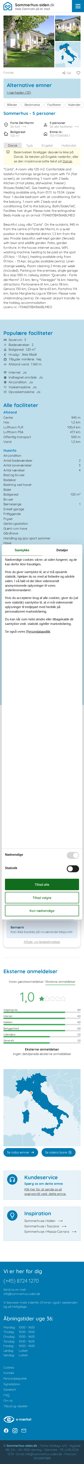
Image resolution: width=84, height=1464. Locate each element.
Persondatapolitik (15, 1378)
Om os (8, 1400)
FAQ (6, 1395)
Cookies (8, 1367)
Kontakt (8, 1373)
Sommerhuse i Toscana (41, 1226)
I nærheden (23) (19, 92)
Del (69, 73)
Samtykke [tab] (22, 550)
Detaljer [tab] (62, 550)
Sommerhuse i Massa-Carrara (46, 1232)
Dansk (12, 145)
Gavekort (9, 1389)
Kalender (74, 105)
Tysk (29, 145)
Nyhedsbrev (11, 1384)
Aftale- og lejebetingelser (42, 942)
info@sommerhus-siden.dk (21, 1294)
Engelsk (47, 145)
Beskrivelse (32, 105)
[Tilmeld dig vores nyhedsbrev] (23, 1430)
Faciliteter (54, 105)
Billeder (12, 105)
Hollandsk (69, 145)
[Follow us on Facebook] (6, 1430)
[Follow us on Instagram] (15, 1430)
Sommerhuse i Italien (39, 1221)
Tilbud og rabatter (15, 1406)
